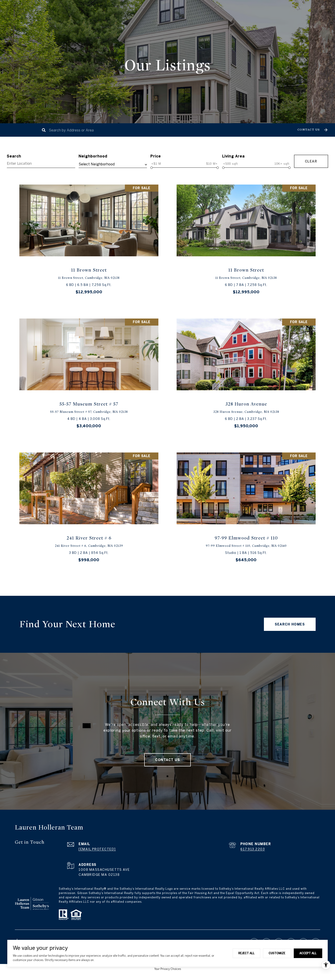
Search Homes (290, 624)
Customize (277, 953)
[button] (312, 130)
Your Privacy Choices (167, 968)
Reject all (246, 953)
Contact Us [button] (167, 760)
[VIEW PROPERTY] (89, 239)
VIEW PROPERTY (89, 243)
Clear (311, 161)
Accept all (308, 953)
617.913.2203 (252, 849)
